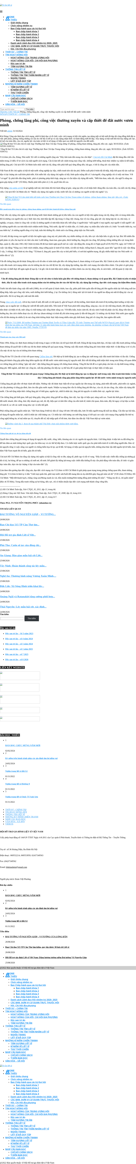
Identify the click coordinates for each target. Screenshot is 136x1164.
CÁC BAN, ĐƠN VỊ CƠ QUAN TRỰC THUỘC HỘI (35, 46)
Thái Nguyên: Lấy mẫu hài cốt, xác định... (23, 606)
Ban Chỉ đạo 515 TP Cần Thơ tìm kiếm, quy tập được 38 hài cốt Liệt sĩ (37, 947)
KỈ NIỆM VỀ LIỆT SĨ (20, 89)
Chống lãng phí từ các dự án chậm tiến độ (15, 433)
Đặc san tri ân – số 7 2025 (16, 654)
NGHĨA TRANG (18, 78)
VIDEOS (9, 824)
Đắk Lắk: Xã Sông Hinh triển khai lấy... (22, 586)
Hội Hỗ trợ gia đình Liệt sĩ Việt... (18, 534)
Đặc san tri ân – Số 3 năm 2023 (19, 633)
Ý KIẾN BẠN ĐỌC (19, 101)
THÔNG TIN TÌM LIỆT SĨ (23, 72)
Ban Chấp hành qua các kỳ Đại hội (28, 28)
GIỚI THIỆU (11, 19)
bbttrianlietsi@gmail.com (16, 867)
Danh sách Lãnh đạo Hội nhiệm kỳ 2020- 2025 (34, 43)
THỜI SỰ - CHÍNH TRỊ (19, 114)
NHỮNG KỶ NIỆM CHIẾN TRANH (21, 817)
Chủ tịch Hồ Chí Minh (102, 157)
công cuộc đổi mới (13, 302)
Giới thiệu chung (19, 22)
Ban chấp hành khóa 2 (27, 34)
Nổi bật (16, 112)
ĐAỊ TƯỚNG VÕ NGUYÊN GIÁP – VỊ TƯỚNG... (28, 514)
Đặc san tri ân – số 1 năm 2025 (19, 649)
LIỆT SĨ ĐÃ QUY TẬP (21, 81)
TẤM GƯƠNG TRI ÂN (21, 66)
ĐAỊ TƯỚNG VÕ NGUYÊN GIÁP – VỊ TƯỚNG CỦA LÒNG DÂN (36, 937)
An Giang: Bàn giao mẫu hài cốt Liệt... (21, 555)
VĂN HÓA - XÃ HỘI (15, 821)
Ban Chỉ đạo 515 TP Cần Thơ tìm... (19, 524)
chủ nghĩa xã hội (16, 188)
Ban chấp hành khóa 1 (27, 31)
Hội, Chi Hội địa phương (23, 48)
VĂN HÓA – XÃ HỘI (15, 104)
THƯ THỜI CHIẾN (20, 92)
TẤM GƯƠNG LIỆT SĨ (21, 86)
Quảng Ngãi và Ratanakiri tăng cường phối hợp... (27, 596)
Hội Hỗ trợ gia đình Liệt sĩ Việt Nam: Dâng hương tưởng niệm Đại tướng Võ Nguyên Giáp (46, 957)
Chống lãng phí (45, 356)
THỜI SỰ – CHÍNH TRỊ (16, 51)
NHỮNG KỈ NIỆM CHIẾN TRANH (21, 83)
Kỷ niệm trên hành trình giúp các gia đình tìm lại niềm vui (31, 758)
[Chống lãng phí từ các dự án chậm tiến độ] (41, 424)
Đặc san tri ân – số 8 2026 (16, 659)
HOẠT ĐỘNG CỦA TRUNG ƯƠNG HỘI (30, 57)
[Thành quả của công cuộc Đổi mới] (68, 327)
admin (9, 131)
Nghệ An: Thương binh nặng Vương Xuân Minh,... (28, 576)
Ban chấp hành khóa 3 (27, 37)
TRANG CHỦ (6, 112)
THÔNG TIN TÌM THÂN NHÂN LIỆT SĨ (30, 75)
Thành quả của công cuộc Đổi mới (12, 337)
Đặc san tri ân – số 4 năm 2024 (19, 639)
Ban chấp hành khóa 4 (27, 40)
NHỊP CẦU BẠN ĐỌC (15, 95)
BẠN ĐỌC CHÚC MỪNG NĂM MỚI (22, 745)
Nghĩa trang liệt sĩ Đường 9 (17, 784)
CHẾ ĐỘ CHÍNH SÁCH (22, 98)
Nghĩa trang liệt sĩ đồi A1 (16, 771)
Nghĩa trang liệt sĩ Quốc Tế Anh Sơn (21, 797)
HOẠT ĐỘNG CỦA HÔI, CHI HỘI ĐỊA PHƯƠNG (34, 60)
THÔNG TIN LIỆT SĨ (15, 69)
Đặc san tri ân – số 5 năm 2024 (19, 644)
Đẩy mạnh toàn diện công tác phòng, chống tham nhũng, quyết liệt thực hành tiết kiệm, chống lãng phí (38, 209)
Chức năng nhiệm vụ (21, 25)
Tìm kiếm (4, 614)
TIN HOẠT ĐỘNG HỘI (16, 54)
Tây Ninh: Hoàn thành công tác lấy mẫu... (23, 565)
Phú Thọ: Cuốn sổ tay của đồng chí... (20, 545)
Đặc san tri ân (18, 63)
